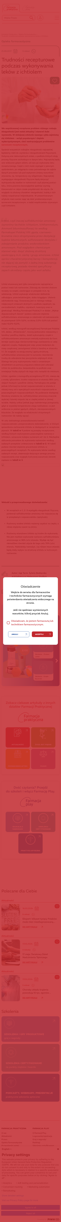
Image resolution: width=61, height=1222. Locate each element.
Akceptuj (39, 634)
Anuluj (15, 634)
